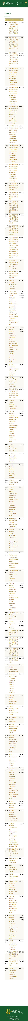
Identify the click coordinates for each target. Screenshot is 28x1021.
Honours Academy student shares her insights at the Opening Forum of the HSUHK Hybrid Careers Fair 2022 (13, 744)
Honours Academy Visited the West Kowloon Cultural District (13, 710)
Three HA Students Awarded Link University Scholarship (12, 285)
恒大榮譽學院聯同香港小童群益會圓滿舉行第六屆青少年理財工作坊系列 (13, 219)
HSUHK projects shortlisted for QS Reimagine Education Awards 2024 (13, 382)
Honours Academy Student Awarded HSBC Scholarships (13, 699)
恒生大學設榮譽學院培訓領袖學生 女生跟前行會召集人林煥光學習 (13, 642)
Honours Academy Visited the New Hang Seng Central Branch (13, 728)
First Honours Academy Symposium (12, 719)
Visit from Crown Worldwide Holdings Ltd (13, 860)
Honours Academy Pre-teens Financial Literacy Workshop (13, 458)
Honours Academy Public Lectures (13, 482)
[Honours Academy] (14, 3)
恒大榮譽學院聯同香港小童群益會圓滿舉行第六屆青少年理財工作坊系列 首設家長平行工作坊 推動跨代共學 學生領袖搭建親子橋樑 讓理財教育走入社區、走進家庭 (13, 247)
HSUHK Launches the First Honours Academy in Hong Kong (12, 945)
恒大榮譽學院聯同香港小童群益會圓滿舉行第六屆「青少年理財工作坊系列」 (13, 230)
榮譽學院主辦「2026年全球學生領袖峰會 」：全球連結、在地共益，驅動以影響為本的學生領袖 (13, 29)
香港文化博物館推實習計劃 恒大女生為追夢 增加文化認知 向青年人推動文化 (13, 393)
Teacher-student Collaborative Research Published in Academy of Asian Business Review (13, 887)
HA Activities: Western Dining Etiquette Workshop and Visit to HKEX (13, 522)
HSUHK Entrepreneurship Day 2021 (13, 876)
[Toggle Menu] (26, 2)
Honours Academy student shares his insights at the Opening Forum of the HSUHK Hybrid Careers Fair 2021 (13, 904)
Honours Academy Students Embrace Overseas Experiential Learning (12, 471)
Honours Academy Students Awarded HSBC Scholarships (13, 404)
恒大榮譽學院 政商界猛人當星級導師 (13, 633)
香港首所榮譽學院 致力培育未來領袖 (13, 963)
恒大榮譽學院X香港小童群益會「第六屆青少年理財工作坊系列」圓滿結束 (13, 264)
